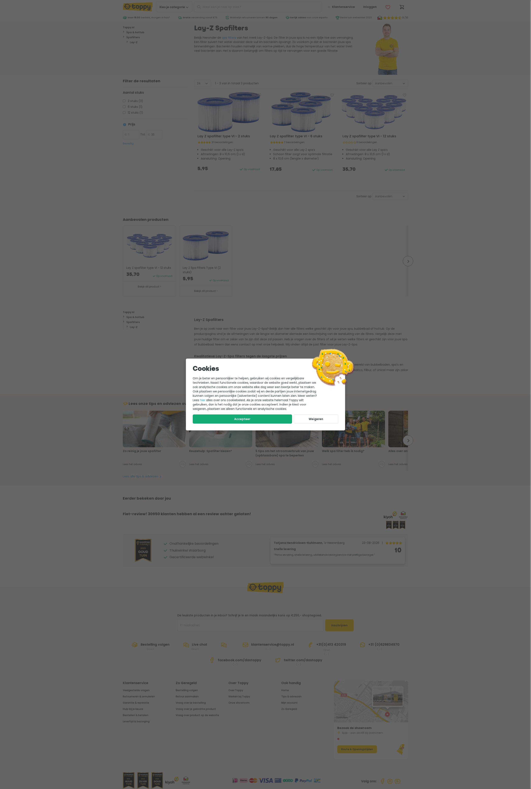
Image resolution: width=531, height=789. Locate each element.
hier (202, 400)
